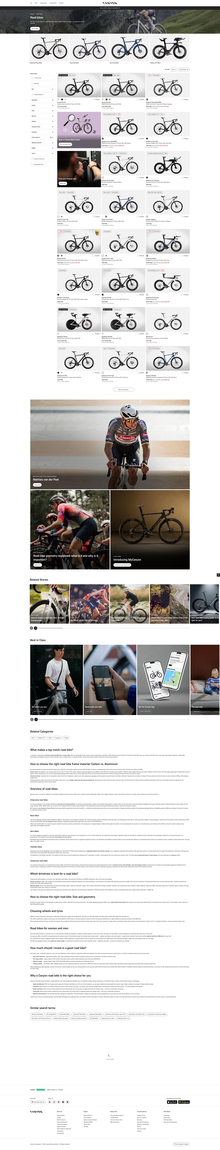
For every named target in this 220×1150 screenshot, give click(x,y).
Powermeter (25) (38, 164)
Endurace (39, 804)
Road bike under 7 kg (123, 1018)
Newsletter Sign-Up (38, 1102)
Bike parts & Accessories (170, 1122)
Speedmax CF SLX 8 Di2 (152, 297)
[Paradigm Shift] (65, 99)
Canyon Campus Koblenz (90, 1120)
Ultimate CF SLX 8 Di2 (152, 141)
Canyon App (87, 1124)
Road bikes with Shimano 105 (137, 1014)
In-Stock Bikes (114, 1117)
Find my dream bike (65, 144)
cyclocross (109, 866)
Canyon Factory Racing (59, 773)
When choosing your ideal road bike (39, 967)
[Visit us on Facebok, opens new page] (49, 1102)
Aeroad (38, 835)
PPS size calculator (37, 941)
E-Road (66, 738)
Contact (139, 1131)
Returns (139, 1126)
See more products (123, 389)
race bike (94, 820)
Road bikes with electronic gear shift (115, 1014)
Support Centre (141, 1115)
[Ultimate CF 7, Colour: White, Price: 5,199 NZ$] (168, 319)
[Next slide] (35, 628)
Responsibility (61, 1115)
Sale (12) (36, 83)
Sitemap (86, 1126)
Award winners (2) (39, 159)
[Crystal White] (103, 217)
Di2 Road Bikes (94, 1018)
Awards (59, 1117)
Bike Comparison (114, 1122)
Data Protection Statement (64, 1129)
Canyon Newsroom (62, 1122)
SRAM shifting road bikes (61, 1018)
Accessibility (60, 1133)
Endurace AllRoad (151, 219)
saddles (48, 938)
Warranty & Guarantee (143, 1124)
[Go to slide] (75, 628)
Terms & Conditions (62, 1124)
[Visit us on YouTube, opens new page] (58, 1102)
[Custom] (58, 99)
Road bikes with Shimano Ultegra (157, 1014)
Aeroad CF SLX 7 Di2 (62, 219)
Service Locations (141, 1117)
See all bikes (35, 28)
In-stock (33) (37, 78)
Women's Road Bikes (37, 1014)
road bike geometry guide (37, 904)
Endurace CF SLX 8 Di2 (108, 180)
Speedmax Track (175, 855)
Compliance (60, 1131)
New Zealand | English (182, 1144)
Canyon (32, 14)
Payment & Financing (142, 1122)
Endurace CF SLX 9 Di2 (108, 375)
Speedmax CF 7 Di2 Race (152, 180)
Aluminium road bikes (91, 776)
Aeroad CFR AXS (106, 102)
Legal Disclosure (61, 1126)
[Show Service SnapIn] (218, 575)
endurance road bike (143, 808)
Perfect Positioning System (96, 902)
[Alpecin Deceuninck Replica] (62, 256)
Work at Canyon (61, 1120)
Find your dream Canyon (116, 1115)
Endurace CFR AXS (151, 375)
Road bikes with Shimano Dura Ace (41, 1018)
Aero (33, 738)
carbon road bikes (171, 772)
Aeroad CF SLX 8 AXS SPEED (153, 102)
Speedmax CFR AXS (107, 336)
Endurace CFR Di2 (106, 297)
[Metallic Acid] (62, 217)
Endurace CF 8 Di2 (62, 375)
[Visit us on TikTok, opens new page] (67, 1102)
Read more (63, 183)
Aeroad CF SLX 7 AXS (107, 258)
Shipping (139, 1120)
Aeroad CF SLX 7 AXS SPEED (109, 141)
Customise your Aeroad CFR (122, 565)
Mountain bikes (168, 1120)
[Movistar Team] (110, 99)
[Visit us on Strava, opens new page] (63, 1102)
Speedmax (46, 851)
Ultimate (39, 820)
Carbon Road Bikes (64, 1014)
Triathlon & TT (41, 738)
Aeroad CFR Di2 (61, 102)
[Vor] (36, 719)
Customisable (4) (38, 94)
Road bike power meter (108, 1018)
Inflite (61, 865)
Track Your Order (141, 1129)
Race (50, 738)
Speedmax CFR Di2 (151, 258)
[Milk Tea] (62, 373)
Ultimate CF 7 (149, 336)
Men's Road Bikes (51, 1014)
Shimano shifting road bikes (78, 1018)
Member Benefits (88, 1122)
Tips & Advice (87, 1117)
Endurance (58, 738)
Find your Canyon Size (116, 1120)
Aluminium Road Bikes (79, 1014)
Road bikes (167, 1115)
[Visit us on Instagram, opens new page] (54, 1102)
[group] (109, 49)
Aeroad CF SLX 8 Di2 (107, 219)
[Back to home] (110, 3)
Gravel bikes (167, 1117)
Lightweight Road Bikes (95, 1014)
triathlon (57, 851)
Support (61, 3)
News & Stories (88, 1115)
